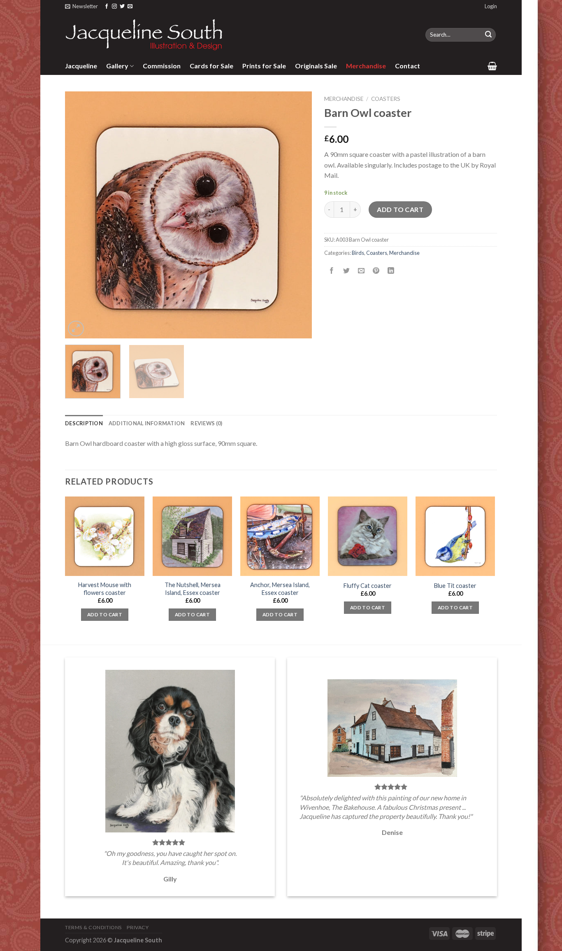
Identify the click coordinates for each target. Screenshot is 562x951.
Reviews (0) (206, 423)
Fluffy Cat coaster (368, 585)
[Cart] (492, 66)
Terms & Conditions (93, 927)
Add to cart (400, 209)
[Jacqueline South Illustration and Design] (144, 35)
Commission (162, 66)
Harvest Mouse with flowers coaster (104, 588)
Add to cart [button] (104, 614)
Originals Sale (316, 66)
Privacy (138, 927)
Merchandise (366, 66)
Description (84, 423)
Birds (358, 252)
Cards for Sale (211, 66)
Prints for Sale (264, 66)
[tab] (84, 423)
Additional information (147, 423)
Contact (407, 66)
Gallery (117, 66)
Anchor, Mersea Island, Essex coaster (280, 588)
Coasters (385, 99)
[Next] (296, 215)
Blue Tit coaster (455, 585)
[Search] (488, 35)
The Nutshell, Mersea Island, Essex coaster (193, 588)
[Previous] (80, 215)
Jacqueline (81, 66)
